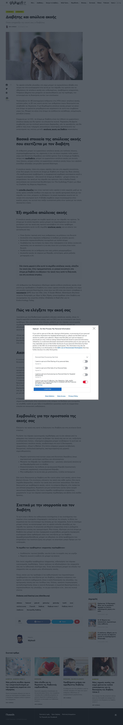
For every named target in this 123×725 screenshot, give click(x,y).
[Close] (95, 329)
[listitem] (61, 357)
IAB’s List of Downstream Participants (70, 348)
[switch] (85, 361)
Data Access (61, 396)
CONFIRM (47, 389)
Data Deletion (49, 396)
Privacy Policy (73, 396)
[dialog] (61, 362)
